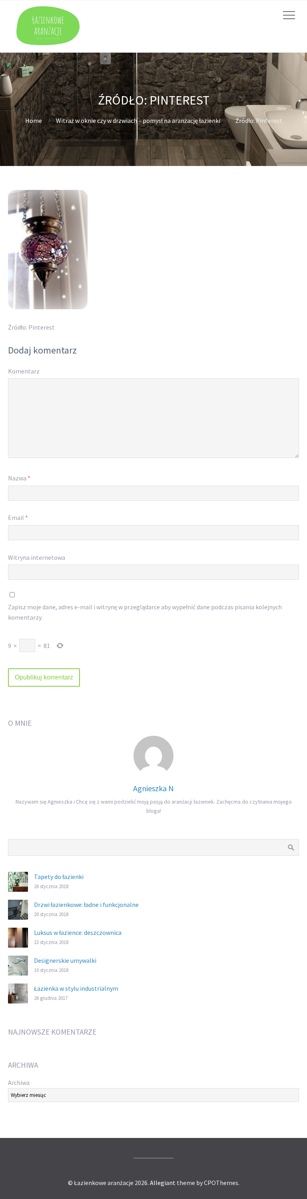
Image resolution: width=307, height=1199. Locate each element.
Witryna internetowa (36, 557)
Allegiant (162, 1183)
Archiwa (19, 1082)
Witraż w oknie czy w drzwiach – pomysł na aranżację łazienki (138, 120)
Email (18, 517)
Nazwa (19, 478)
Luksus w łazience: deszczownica (78, 932)
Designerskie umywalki (65, 960)
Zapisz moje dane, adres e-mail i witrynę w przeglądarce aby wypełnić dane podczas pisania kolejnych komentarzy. (145, 612)
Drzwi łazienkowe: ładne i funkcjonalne (86, 905)
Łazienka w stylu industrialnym (76, 988)
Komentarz (24, 371)
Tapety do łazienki (59, 877)
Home (33, 120)
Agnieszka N (153, 788)
